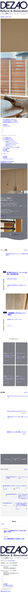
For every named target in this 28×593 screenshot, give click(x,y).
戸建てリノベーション (11, 141)
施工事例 (5, 150)
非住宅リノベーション (11, 144)
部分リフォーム (9, 145)
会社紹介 (5, 156)
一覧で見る (25, 250)
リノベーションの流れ (15, 459)
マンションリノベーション (12, 143)
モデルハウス (7, 459)
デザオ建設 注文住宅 (8, 585)
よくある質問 (6, 148)
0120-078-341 (12, 560)
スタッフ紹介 (6, 151)
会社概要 (5, 583)
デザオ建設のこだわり (8, 139)
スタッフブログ (6, 126)
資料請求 (6, 591)
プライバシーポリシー (8, 158)
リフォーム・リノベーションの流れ (11, 147)
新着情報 (5, 124)
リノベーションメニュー (9, 140)
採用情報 (5, 157)
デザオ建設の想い (7, 137)
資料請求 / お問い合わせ (6, 16)
